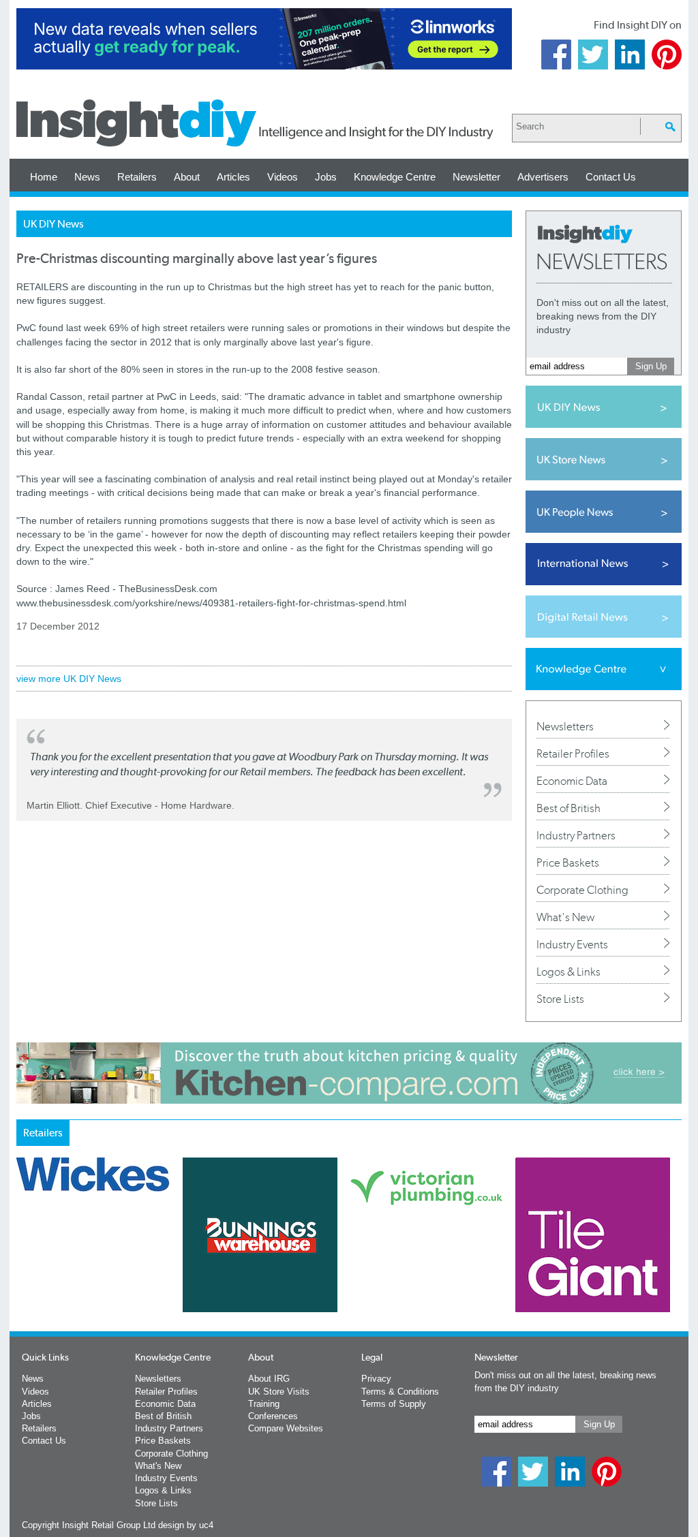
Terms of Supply (393, 1404)
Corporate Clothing (582, 890)
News (87, 177)
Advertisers (542, 177)
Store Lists (560, 999)
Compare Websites (285, 1428)
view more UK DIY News (68, 678)
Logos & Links (568, 971)
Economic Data (571, 781)
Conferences (273, 1416)
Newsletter (476, 177)
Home (43, 177)
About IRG (269, 1378)
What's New (565, 917)
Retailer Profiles (572, 753)
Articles (233, 177)
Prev (23, 1270)
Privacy (376, 1378)
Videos (282, 177)
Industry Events (572, 944)
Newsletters (565, 726)
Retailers (137, 177)
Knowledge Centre (395, 177)
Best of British (568, 808)
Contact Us (611, 177)
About (187, 177)
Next (404, 1270)
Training (263, 1404)
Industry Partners (576, 835)
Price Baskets (567, 862)
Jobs (326, 177)
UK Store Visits (278, 1391)
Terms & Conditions (400, 1391)
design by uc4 (185, 1525)
